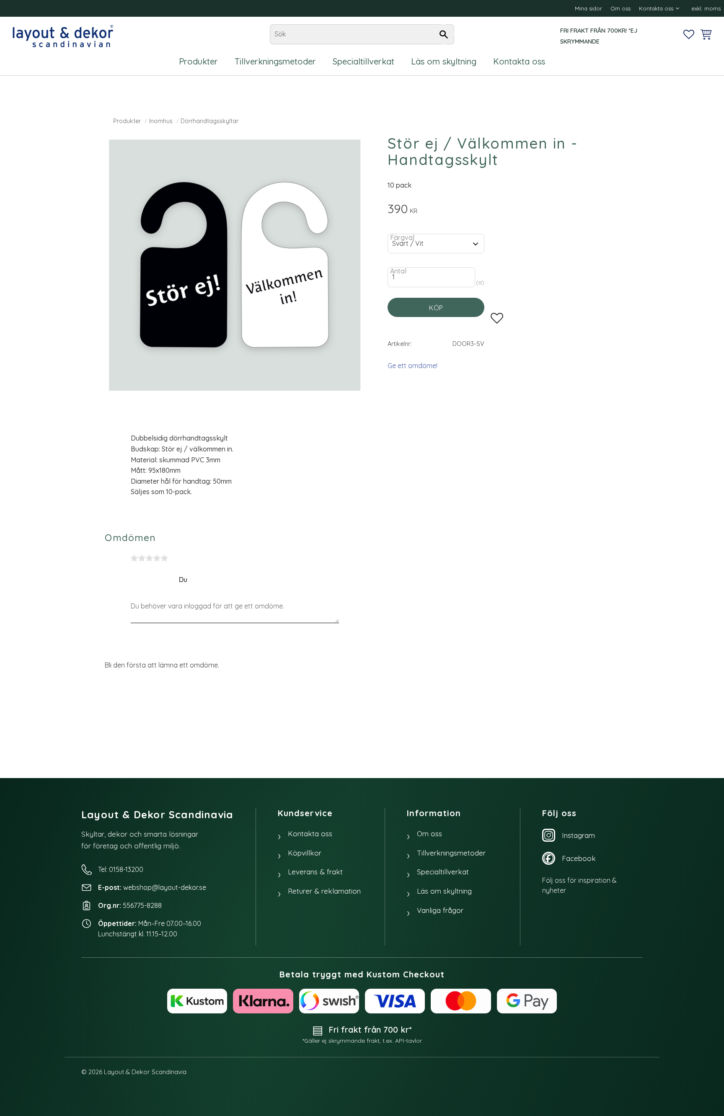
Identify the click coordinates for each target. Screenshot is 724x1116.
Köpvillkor (304, 852)
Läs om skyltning (444, 891)
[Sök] (443, 34)
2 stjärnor (142, 558)
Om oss (429, 833)
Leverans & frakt (315, 871)
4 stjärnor (157, 558)
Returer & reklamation (324, 891)
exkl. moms (706, 8)
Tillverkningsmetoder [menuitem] (275, 61)
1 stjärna (134, 558)
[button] (688, 34)
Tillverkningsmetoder (451, 852)
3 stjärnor (149, 558)
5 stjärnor (164, 558)
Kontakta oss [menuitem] (656, 8)
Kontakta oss (310, 833)
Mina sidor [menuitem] (588, 8)
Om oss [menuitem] (620, 8)
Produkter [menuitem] (198, 61)
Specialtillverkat (443, 871)
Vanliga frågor (440, 910)
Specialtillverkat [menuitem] (363, 61)
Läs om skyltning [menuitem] (443, 61)
